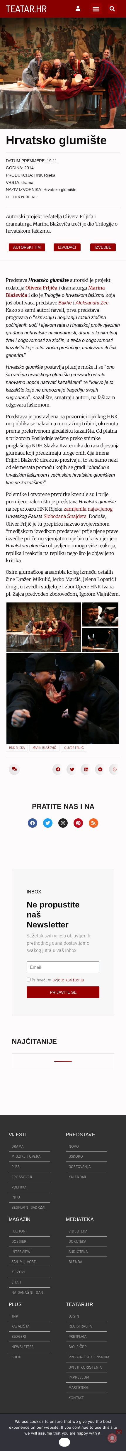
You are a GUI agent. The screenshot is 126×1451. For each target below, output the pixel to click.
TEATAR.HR (26, 9)
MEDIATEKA (80, 1219)
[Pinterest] (78, 823)
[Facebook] (32, 823)
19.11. (52, 160)
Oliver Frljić (74, 748)
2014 (29, 167)
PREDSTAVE (80, 1134)
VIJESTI (17, 1134)
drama (27, 182)
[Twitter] (47, 823)
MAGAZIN (19, 1219)
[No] (119, 1432)
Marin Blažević (44, 748)
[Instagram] (63, 823)
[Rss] (93, 823)
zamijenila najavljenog (88, 509)
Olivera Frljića (41, 288)
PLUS (15, 1304)
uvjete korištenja (68, 979)
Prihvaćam (58, 979)
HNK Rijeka (44, 175)
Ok (64, 1442)
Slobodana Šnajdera (65, 516)
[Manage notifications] (112, 1438)
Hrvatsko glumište (59, 189)
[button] (96, 8)
